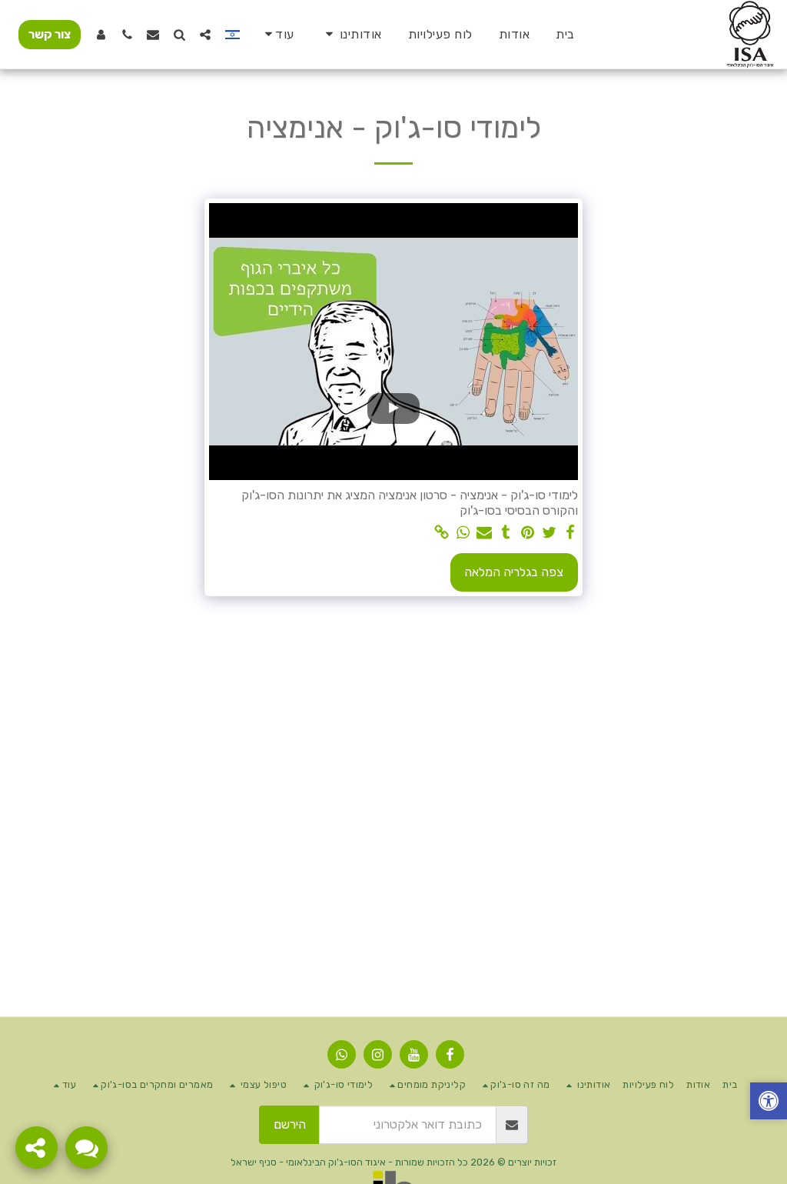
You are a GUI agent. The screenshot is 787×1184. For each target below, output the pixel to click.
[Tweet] (548, 533)
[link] (441, 533)
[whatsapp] (462, 533)
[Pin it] (527, 533)
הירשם (290, 1124)
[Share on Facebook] (570, 533)
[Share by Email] (484, 533)
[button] (351, 34)
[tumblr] (505, 533)
